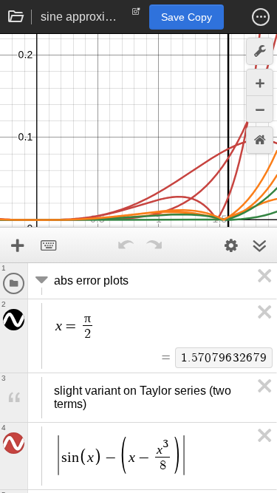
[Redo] (154, 245)
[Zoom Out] (260, 109)
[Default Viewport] (259, 140)
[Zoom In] (260, 82)
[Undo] (126, 245)
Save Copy (186, 17)
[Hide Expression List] (259, 245)
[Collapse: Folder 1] (40, 281)
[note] (136, 14)
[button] (261, 17)
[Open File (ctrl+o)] (16, 17)
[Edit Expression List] (231, 245)
